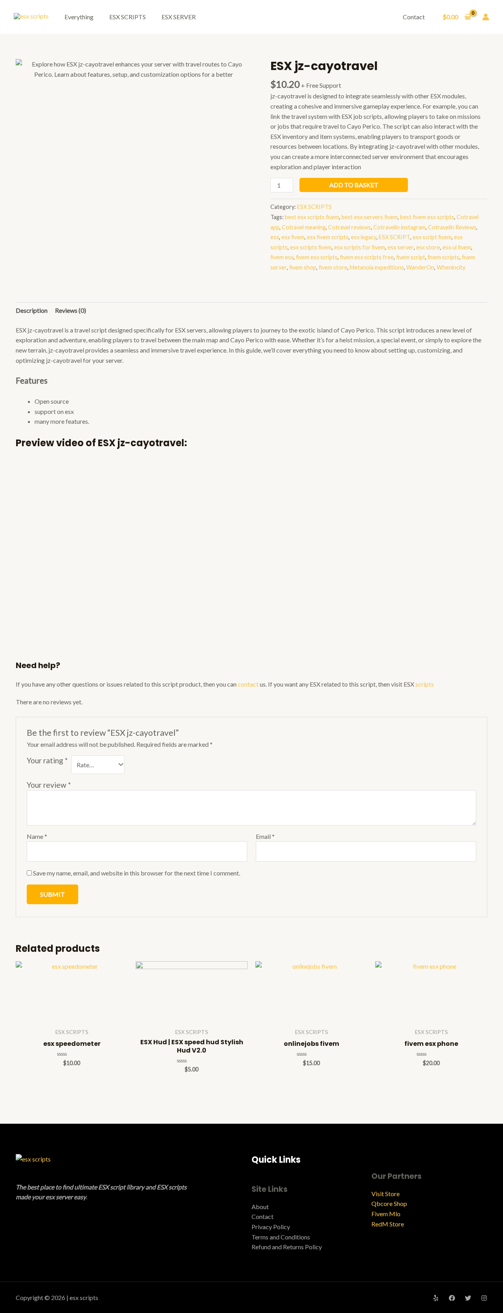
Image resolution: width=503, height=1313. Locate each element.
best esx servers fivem (369, 217)
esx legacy (363, 237)
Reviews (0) (70, 310)
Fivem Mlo (385, 1213)
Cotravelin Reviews (452, 227)
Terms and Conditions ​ (281, 1237)
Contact (414, 16)
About (260, 1206)
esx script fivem (432, 237)
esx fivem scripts (328, 237)
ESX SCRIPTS (127, 16)
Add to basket (353, 184)
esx (274, 237)
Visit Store (385, 1193)
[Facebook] (452, 1298)
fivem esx (282, 257)
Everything (79, 16)
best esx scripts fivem (312, 217)
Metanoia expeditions (377, 267)
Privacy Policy (271, 1226)
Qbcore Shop (389, 1203)
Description (32, 310)
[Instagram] (484, 1298)
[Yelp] (436, 1298)
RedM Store (387, 1224)
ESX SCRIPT (394, 237)
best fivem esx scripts (427, 217)
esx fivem (293, 237)
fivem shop (302, 267)
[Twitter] (468, 1298)
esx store (428, 247)
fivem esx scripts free (367, 257)
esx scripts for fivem (359, 247)
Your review (49, 784)
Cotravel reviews (349, 227)
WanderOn (420, 267)
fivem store (333, 267)
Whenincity (451, 267)
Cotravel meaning (304, 227)
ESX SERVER (179, 16)
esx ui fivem (456, 247)
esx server (400, 247)
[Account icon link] (485, 16)
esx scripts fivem (311, 247)
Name (37, 836)
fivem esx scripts (317, 257)
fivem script (410, 257)
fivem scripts (443, 257)
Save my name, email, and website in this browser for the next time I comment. (136, 873)
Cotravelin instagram (399, 227)
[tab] (32, 310)
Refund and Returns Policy (287, 1246)
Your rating (47, 760)
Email (265, 836)
